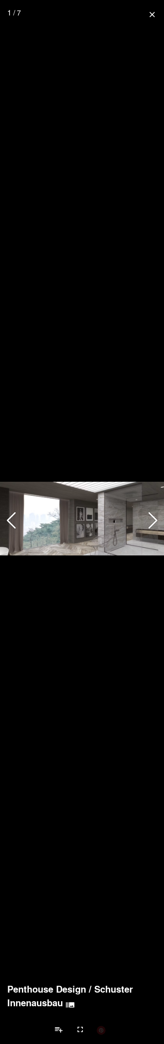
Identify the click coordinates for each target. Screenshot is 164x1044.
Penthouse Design (46, 989)
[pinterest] (101, 1030)
